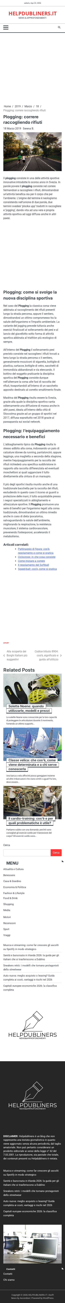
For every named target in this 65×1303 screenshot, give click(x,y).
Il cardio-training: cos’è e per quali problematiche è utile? (30, 821)
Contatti (7, 1273)
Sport (6, 643)
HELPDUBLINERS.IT (32, 13)
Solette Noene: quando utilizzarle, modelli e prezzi (29, 708)
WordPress (48, 1298)
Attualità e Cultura (13, 869)
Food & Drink (10, 898)
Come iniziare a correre (31, 561)
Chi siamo (9, 1279)
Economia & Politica (14, 887)
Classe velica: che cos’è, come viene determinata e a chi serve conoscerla (32, 764)
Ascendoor (25, 1298)
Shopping (8, 904)
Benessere (9, 875)
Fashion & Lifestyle (13, 893)
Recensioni (9, 923)
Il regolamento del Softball (33, 565)
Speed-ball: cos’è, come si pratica (37, 569)
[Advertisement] (32, 68)
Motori (7, 917)
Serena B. (28, 128)
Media (6, 910)
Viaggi (6, 935)
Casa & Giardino (12, 881)
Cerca (6, 845)
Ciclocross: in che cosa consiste (36, 557)
